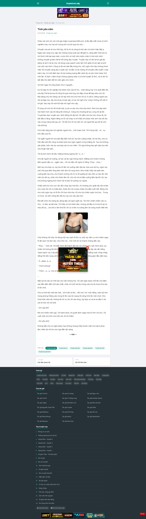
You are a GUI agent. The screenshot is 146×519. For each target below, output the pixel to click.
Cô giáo (53, 379)
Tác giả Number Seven (94, 398)
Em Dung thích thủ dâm (45, 503)
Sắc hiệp (98, 379)
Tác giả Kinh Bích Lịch (69, 403)
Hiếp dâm (80, 375)
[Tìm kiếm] (108, 3)
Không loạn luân (53, 375)
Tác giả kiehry (66, 416)
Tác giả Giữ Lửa (92, 412)
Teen (51, 383)
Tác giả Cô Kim (42, 398)
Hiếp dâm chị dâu (43, 477)
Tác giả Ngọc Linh (93, 393)
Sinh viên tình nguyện (44, 496)
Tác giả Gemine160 (93, 416)
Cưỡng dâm (105, 375)
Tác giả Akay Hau (67, 421)
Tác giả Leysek (67, 407)
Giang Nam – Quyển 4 (44, 439)
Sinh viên (68, 379)
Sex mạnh (68, 383)
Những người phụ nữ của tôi (46, 435)
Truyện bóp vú (63, 348)
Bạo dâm (96, 375)
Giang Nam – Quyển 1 (44, 450)
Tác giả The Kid (42, 393)
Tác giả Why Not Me (93, 403)
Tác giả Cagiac (42, 403)
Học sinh (60, 379)
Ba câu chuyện (42, 462)
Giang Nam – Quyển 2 (44, 447)
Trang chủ (39, 23)
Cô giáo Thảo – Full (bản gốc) (46, 454)
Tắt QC (142, 514)
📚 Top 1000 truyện (42, 508)
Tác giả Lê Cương (68, 393)
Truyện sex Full (100, 348)
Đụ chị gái (40, 458)
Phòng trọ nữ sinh (42, 431)
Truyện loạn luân (75, 348)
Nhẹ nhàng (59, 383)
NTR (38, 379)
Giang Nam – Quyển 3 (44, 443)
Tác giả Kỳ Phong (67, 412)
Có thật (64, 375)
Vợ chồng (84, 383)
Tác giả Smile (91, 407)
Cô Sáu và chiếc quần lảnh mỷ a (48, 484)
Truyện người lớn (87, 348)
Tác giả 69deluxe (42, 412)
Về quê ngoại (41, 480)
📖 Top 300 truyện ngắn (57, 508)
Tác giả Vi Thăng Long (69, 398)
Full (46, 383)
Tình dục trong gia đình (45, 492)
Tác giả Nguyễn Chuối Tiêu (46, 407)
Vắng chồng (41, 488)
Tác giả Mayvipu (42, 421)
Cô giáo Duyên (42, 469)
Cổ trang (90, 379)
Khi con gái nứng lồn (44, 473)
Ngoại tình (71, 375)
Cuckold (45, 379)
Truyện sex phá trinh (44, 351)
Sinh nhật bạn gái (43, 465)
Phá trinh (88, 375)
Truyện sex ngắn (49, 23)
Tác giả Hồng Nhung (43, 416)
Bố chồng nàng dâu (79, 379)
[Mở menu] (38, 3)
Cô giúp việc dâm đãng (45, 499)
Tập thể (76, 383)
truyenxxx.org (73, 3)
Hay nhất (39, 383)
